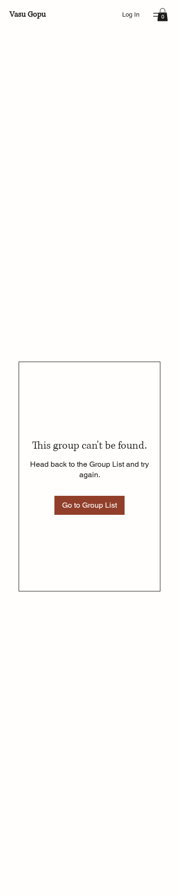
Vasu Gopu (28, 14)
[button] (162, 14)
